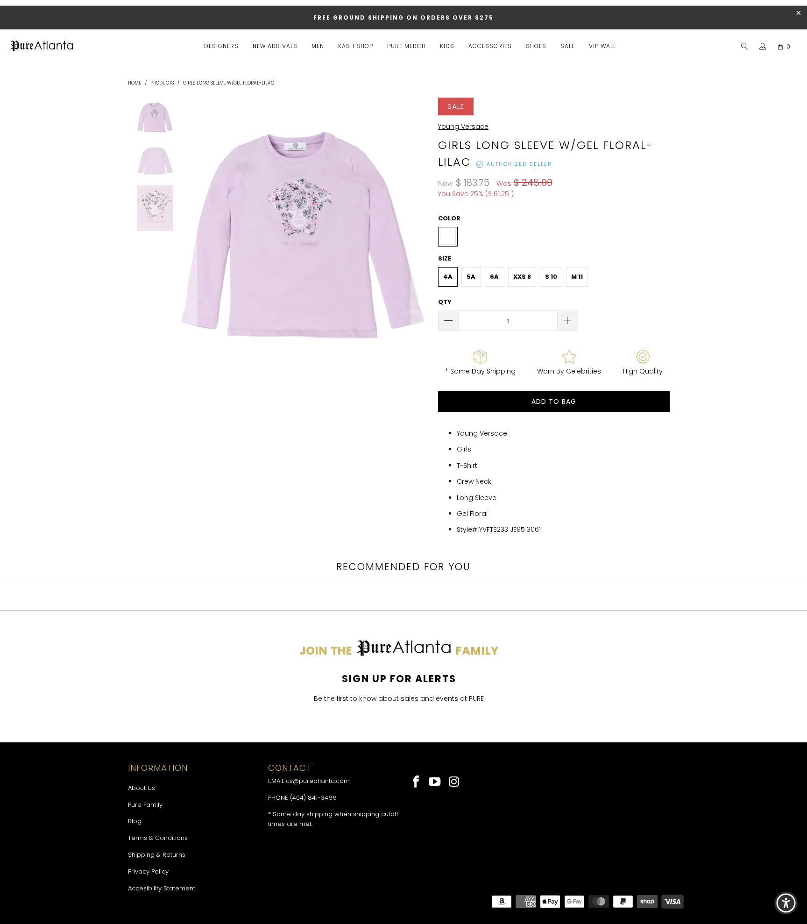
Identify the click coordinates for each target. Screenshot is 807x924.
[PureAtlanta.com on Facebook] (416, 782)
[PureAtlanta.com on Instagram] (454, 782)
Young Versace (463, 126)
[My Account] (762, 46)
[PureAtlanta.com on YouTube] (435, 782)
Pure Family (145, 804)
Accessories (490, 46)
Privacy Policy (148, 871)
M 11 (577, 276)
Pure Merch (406, 46)
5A (471, 276)
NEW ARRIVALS (275, 46)
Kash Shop (355, 46)
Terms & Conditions (158, 837)
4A (448, 276)
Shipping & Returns (156, 854)
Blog (135, 821)
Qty (445, 301)
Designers (221, 46)
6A (494, 276)
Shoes (536, 46)
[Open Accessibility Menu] (786, 903)
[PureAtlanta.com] (42, 47)
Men (317, 46)
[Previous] (187, 236)
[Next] (420, 236)
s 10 (551, 276)
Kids (447, 46)
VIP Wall (602, 46)
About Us (141, 787)
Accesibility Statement (161, 888)
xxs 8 (522, 276)
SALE (567, 46)
